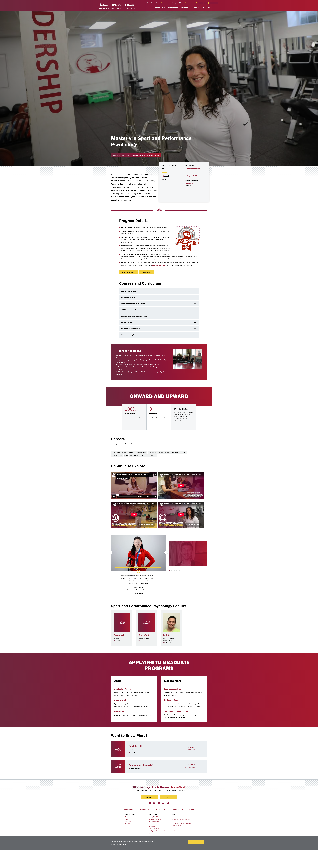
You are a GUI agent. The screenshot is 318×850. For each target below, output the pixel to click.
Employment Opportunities (156, 831)
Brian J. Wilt (143, 635)
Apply (200, 3)
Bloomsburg (128, 817)
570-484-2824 (191, 747)
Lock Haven (128, 819)
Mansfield (128, 821)
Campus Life (198, 7)
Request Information (128, 272)
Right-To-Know (176, 825)
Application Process (122, 689)
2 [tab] (171, 570)
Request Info (213, 3)
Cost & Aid (185, 7)
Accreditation (176, 817)
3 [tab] (174, 570)
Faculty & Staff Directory (155, 817)
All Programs (125, 155)
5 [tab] (179, 570)
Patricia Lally (190, 183)
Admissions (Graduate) (141, 764)
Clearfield (127, 824)
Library (151, 824)
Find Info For (191, 3)
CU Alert (151, 833)
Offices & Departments (155, 819)
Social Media (152, 835)
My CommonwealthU (154, 821)
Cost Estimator (146, 272)
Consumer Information (178, 828)
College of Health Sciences (194, 176)
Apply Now (118, 700)
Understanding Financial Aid (176, 711)
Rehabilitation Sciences (193, 169)
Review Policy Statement (118, 844)
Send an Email (191, 749)
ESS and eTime (153, 828)
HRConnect (152, 826)
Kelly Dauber (168, 635)
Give (168, 797)
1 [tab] (169, 570)
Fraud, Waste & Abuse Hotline (180, 823)
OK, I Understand (196, 842)
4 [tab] (176, 570)
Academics (160, 7)
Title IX (174, 830)
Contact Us (119, 711)
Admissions (173, 7)
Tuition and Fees (171, 700)
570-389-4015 (191, 764)
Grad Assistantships (172, 689)
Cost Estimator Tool (158, 265)
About (210, 7)
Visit (206, 3)
